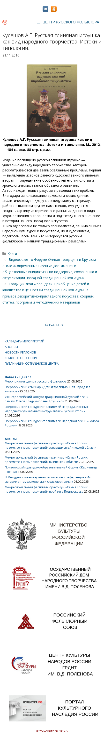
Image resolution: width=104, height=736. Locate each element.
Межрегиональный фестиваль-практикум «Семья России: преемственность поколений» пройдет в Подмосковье (46, 489)
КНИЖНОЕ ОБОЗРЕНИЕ (21, 358)
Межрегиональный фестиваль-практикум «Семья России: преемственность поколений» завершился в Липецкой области (51, 445)
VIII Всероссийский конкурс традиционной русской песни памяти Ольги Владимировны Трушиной (47, 399)
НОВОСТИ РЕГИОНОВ (20, 352)
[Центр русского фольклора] (4, 22)
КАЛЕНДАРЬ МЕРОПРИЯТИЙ (24, 341)
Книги (12, 253)
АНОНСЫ (11, 347)
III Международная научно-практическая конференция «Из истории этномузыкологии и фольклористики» (47, 479)
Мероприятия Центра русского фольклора (36, 381)
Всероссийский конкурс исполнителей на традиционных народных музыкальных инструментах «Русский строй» (46, 409)
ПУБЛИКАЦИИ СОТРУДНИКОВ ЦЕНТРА (32, 363)
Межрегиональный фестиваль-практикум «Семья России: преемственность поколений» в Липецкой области (46, 459)
